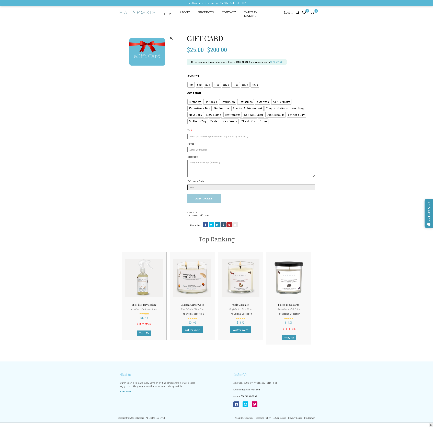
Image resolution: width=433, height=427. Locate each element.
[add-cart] (179, 279)
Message (192, 156)
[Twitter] (254, 404)
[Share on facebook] (205, 224)
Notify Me (144, 333)
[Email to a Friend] (235, 224)
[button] (313, 14)
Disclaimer (309, 418)
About (185, 12)
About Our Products (244, 418)
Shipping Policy (263, 418)
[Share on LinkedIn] (217, 224)
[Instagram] (245, 404)
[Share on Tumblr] (223, 224)
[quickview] (153, 280)
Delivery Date (195, 181)
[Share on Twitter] (211, 224)
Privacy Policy (295, 418)
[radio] (191, 84)
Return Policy (279, 418)
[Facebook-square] (236, 404)
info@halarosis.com (250, 389)
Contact (229, 12)
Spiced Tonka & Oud (288, 304)
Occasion (194, 93)
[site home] (137, 11)
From (191, 143)
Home (168, 14)
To (189, 130)
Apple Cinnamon (240, 304)
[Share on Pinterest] (229, 224)
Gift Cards (205, 215)
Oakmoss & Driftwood (192, 304)
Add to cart (203, 198)
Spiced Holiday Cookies (144, 304)
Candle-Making (250, 14)
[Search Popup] (297, 12)
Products (206, 12)
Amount (193, 76)
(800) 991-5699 (249, 396)
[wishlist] (134, 280)
